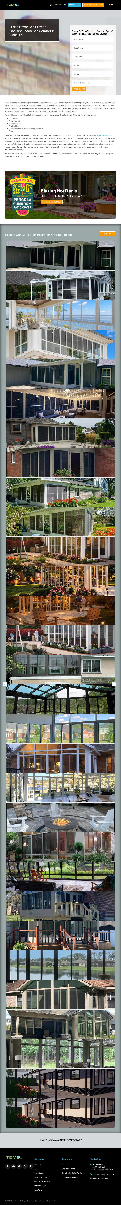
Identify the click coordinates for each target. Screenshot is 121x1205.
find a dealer (75, 4)
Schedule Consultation (42, 1181)
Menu (111, 5)
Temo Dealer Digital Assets (72, 1173)
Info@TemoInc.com (100, 1178)
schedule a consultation (93, 4)
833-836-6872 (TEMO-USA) (103, 1174)
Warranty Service (40, 1186)
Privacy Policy (40, 1201)
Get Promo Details (51, 202)
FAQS (36, 1169)
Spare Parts (38, 1190)
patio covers (104, 135)
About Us (65, 1164)
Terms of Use (51, 1201)
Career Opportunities (70, 1177)
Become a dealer (68, 1169)
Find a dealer (39, 1173)
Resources (37, 1164)
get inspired (108, 234)
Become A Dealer (60, 4)
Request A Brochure (41, 1177)
